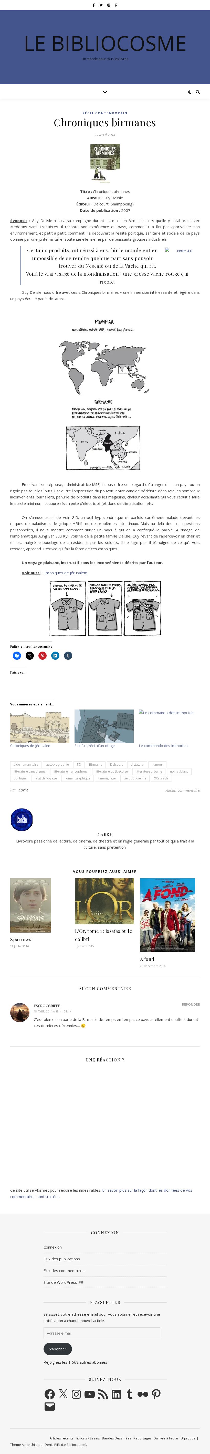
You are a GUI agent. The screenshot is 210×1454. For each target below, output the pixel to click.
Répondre (191, 1004)
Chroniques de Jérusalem (65, 572)
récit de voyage (46, 778)
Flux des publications (62, 1258)
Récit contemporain (105, 113)
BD (79, 764)
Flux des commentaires (64, 1270)
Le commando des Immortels (163, 745)
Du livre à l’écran (166, 1438)
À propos (188, 1438)
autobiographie (57, 764)
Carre (23, 790)
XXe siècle (161, 778)
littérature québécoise (112, 771)
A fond (147, 959)
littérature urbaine (149, 771)
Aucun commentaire (183, 790)
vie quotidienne (135, 778)
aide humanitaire (26, 764)
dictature (137, 764)
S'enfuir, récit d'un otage (95, 745)
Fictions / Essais (88, 1438)
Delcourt (116, 764)
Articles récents (62, 1438)
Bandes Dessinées (116, 1438)
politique (20, 778)
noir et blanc (179, 771)
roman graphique (77, 778)
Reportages (142, 1438)
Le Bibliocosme (105, 43)
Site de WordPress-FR (63, 1282)
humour (157, 764)
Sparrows (20, 939)
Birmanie (95, 764)
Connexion (53, 1247)
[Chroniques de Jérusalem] (39, 726)
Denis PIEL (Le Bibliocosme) (65, 1444)
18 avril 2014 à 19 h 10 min (52, 1011)
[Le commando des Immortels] (168, 726)
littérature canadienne (30, 771)
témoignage (107, 778)
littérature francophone (71, 771)
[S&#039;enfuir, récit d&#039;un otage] (104, 726)
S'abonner (57, 1348)
